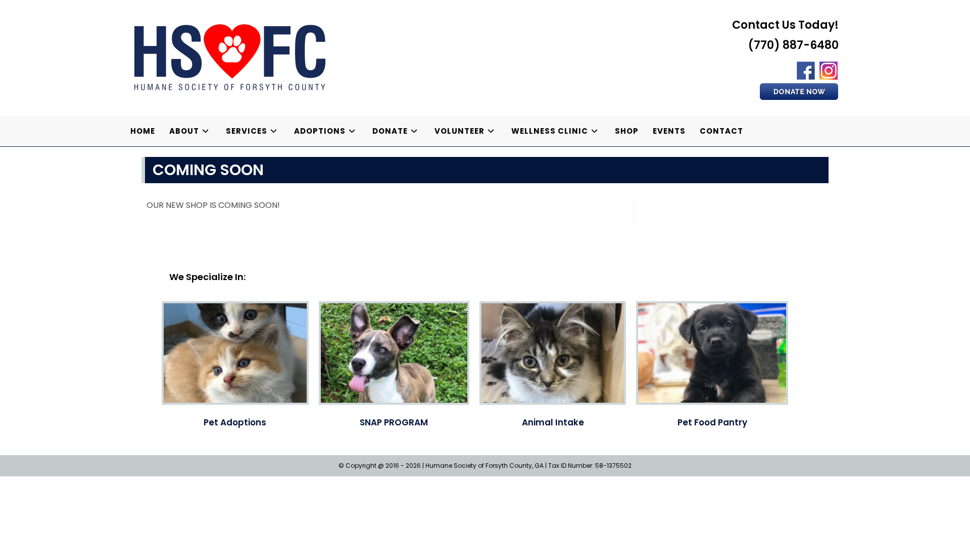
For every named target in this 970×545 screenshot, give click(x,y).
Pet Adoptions (235, 422)
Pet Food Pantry (712, 422)
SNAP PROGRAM (394, 422)
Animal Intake (553, 422)
